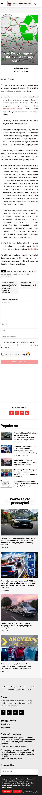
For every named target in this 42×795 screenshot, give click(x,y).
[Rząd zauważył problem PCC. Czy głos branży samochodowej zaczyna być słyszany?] (6, 484)
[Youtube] (21, 712)
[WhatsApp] (27, 413)
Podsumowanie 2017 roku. (28, 286)
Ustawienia (28, 791)
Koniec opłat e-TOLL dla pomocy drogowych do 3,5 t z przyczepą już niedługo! (25, 462)
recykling (32, 271)
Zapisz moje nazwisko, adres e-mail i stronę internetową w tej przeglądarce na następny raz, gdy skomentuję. (19, 344)
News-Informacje (7, 759)
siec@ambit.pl (33, 249)
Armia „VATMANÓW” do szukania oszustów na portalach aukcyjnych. (9, 288)
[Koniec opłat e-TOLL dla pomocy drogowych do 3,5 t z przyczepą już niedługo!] (6, 462)
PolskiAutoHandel (21, 68)
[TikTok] (9, 712)
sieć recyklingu (6, 277)
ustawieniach (7, 787)
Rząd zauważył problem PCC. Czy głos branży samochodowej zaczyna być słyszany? (26, 483)
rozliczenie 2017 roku (21, 274)
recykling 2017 (6, 274)
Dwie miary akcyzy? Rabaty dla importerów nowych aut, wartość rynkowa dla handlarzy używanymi (25, 473)
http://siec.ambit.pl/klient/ (12, 109)
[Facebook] (11, 413)
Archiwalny (17, 49)
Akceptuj (7, 791)
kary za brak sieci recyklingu (17, 271)
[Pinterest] (22, 413)
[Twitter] (17, 413)
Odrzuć (17, 791)
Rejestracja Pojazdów (9, 746)
